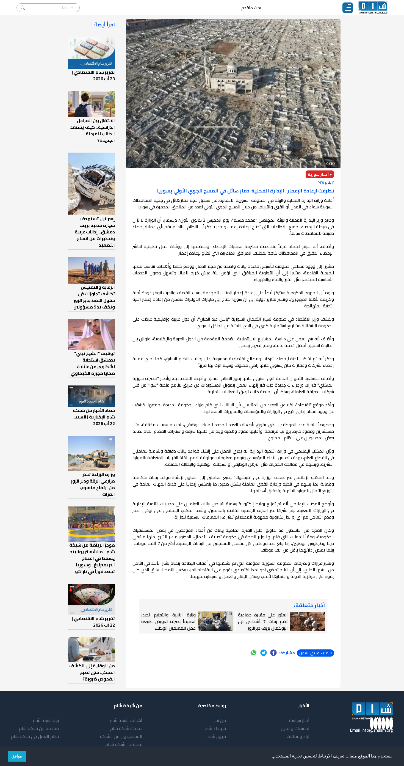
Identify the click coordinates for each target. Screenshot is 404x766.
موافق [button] (17, 756)
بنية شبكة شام (46, 720)
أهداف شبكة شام (126, 720)
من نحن (219, 720)
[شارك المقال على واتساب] (254, 653)
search (22, 7)
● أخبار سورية (320, 174)
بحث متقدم (251, 8)
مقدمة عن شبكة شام (39, 728)
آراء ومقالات (298, 736)
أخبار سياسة (299, 720)
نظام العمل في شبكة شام (35, 736)
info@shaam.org (377, 730)
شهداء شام (215, 728)
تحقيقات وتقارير (295, 728)
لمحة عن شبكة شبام (123, 744)
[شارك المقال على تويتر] (263, 653)
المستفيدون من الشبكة (121, 736)
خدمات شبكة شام (126, 728)
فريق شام (216, 736)
